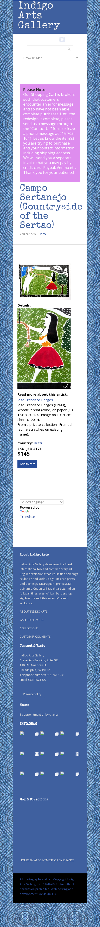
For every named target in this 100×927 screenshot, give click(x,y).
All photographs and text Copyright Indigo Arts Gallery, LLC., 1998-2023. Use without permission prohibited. (47, 884)
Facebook (56, 39)
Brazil (38, 443)
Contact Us (40, 128)
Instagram (62, 39)
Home (43, 234)
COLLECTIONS (29, 628)
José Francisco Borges (35, 399)
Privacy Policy (32, 694)
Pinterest (69, 39)
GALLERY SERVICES (31, 620)
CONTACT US (37, 680)
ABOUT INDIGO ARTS (33, 612)
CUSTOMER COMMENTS (35, 637)
